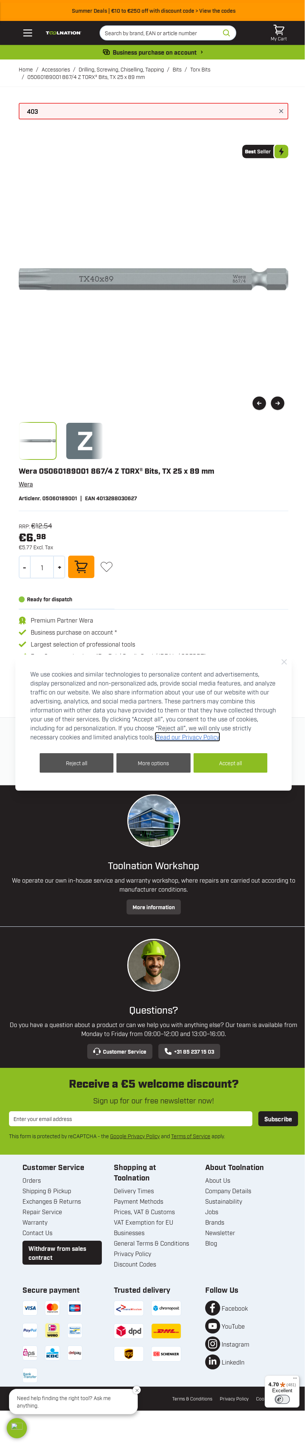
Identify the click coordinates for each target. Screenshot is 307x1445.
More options (153, 763)
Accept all (230, 763)
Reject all (76, 763)
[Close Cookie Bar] (284, 661)
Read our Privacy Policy (187, 736)
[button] (17, 1428)
